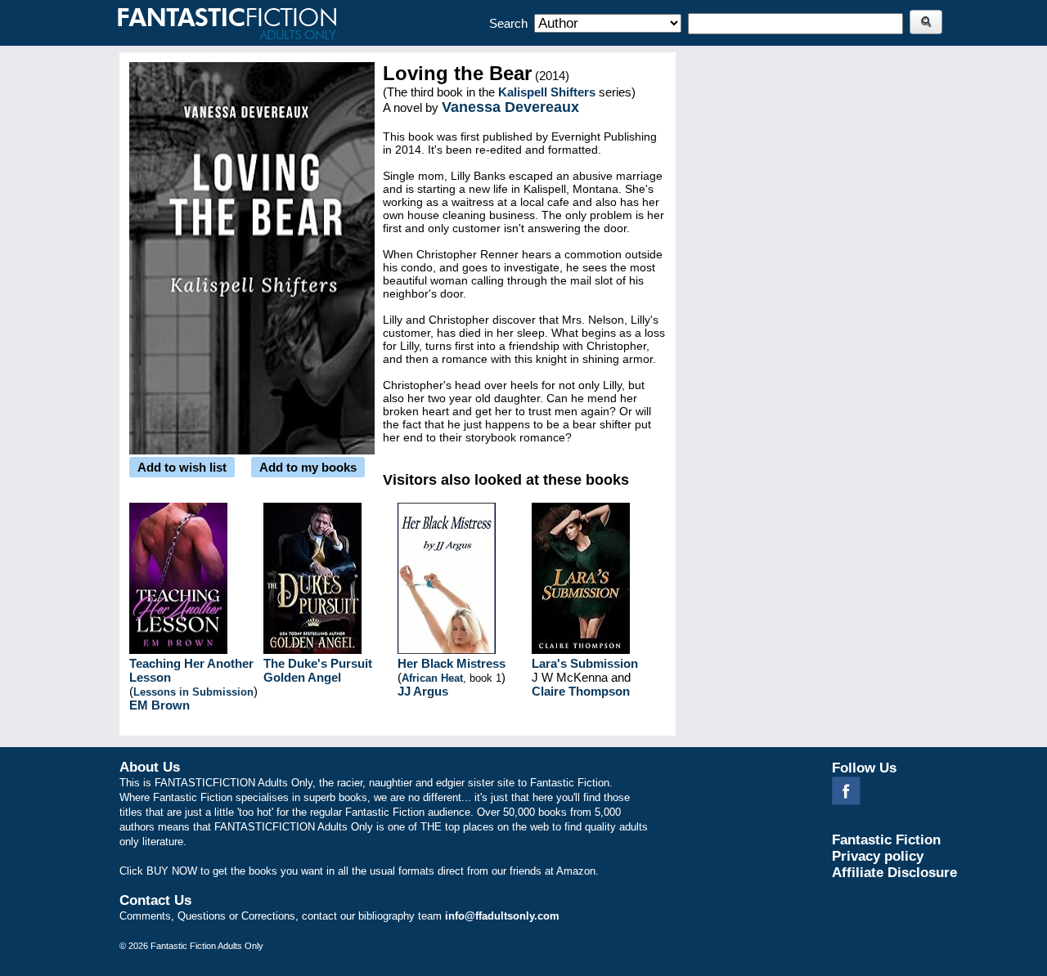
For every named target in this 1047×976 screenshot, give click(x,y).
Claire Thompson (581, 691)
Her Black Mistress (452, 663)
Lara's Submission (585, 663)
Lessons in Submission (193, 692)
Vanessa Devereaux (510, 107)
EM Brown (159, 705)
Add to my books (308, 467)
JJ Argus (423, 691)
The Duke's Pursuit (317, 663)
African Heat (432, 678)
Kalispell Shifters (546, 92)
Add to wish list (182, 467)
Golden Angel (302, 677)
